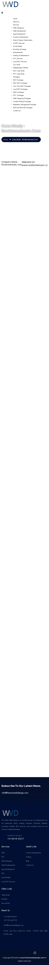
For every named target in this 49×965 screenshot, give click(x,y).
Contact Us (17, 110)
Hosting (28, 857)
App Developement (8, 869)
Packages (16, 77)
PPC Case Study (18, 74)
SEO (3, 873)
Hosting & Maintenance (21, 55)
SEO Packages (18, 80)
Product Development (20, 37)
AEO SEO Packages (20, 83)
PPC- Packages (18, 95)
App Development (19, 34)
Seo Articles (5, 903)
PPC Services (17, 58)
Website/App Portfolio (20, 68)
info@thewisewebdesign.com (14, 925)
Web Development (19, 31)
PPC (3, 857)
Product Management (33, 853)
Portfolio (4, 899)
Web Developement (8, 865)
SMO (3, 853)
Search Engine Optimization (22, 40)
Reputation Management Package (24, 104)
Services (16, 25)
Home (15, 18)
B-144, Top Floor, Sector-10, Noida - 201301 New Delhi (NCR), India (26, 932)
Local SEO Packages (20, 89)
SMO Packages (18, 92)
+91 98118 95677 (15, 838)
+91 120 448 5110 (10, 920)
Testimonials (5, 895)
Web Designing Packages (22, 98)
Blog (27, 861)
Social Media (17, 46)
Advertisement (18, 52)
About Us (16, 22)
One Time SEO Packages (22, 86)
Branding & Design (19, 49)
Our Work (16, 64)
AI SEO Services (18, 43)
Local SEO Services (20, 61)
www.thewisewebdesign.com (32, 958)
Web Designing (18, 28)
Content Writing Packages (22, 101)
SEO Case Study (18, 71)
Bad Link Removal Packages (22, 107)
